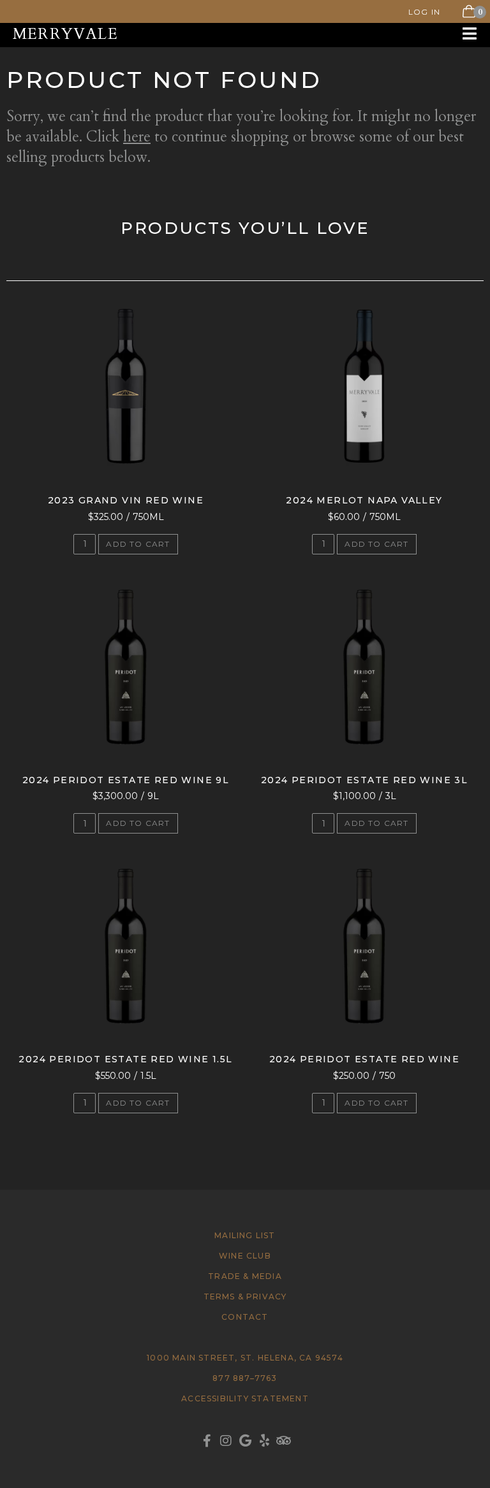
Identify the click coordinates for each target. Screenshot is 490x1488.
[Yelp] (264, 1440)
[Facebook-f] (206, 1440)
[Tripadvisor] (283, 1440)
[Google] (245, 1440)
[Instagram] (225, 1440)
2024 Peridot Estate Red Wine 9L (125, 780)
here (137, 137)
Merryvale (65, 34)
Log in (424, 12)
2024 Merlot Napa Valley (364, 500)
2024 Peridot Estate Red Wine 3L (364, 780)
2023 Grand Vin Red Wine (126, 500)
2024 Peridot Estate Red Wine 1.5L (125, 1059)
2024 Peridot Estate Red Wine (364, 1059)
